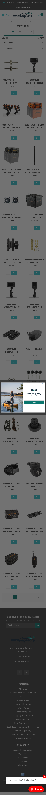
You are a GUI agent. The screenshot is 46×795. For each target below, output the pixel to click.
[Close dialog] (43, 384)
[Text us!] (36, 790)
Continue (34, 402)
